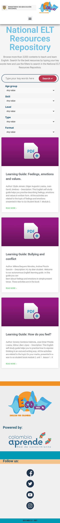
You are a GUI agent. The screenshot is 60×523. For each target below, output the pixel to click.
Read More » (11, 208)
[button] (30, 18)
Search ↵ (48, 78)
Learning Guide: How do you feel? (28, 334)
